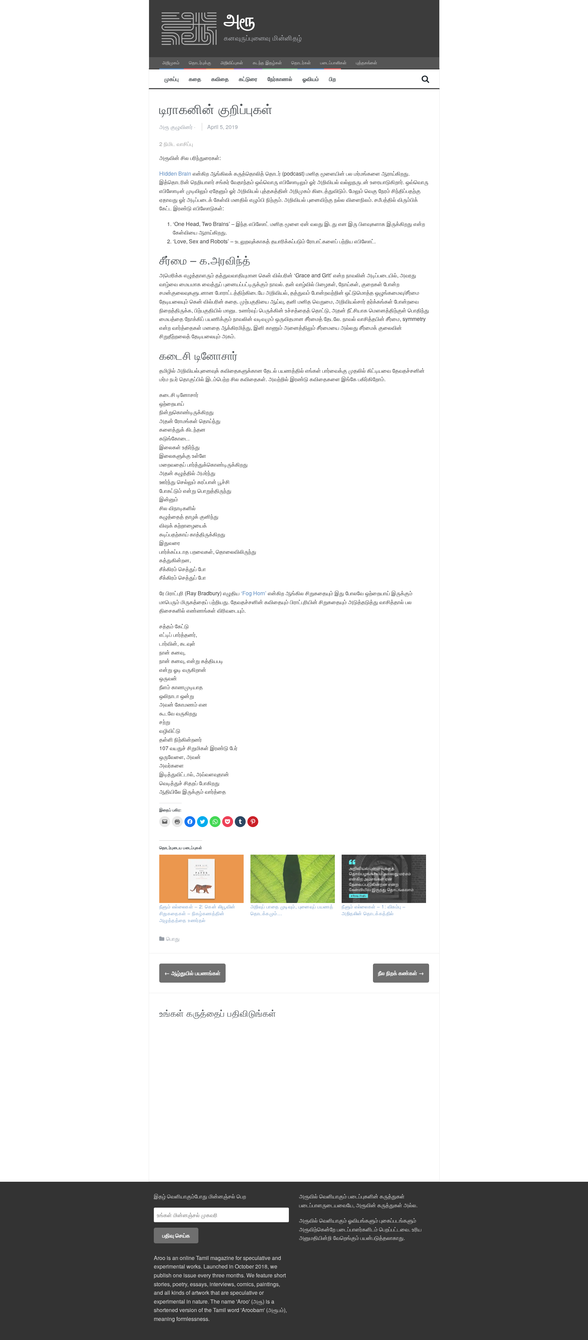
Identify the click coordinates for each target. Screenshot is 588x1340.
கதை (195, 79)
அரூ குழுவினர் (176, 127)
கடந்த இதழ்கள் (267, 62)
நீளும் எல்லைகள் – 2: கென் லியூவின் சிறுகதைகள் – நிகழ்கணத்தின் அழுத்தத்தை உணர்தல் (197, 913)
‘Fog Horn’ (253, 593)
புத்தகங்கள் (366, 62)
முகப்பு (171, 79)
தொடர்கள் (301, 62)
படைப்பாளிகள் (333, 62)
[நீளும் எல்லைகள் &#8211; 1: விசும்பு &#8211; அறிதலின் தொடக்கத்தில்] (384, 879)
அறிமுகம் (170, 62)
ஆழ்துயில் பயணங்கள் (192, 973)
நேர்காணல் (279, 79)
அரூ (240, 19)
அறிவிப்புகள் (231, 62)
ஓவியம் (311, 79)
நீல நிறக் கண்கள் (401, 973)
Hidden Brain (175, 173)
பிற (332, 79)
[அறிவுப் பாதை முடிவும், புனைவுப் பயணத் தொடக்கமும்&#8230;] (292, 879)
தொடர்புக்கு (200, 62)
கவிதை (220, 79)
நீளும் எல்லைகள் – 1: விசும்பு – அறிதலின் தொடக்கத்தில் (374, 910)
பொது (173, 938)
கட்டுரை (248, 79)
